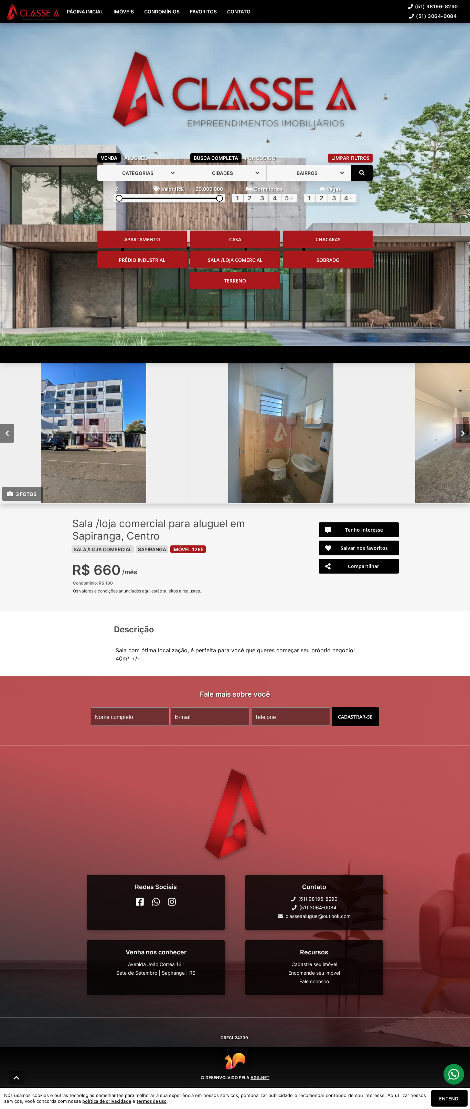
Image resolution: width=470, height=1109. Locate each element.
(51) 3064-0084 (436, 16)
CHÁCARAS (328, 239)
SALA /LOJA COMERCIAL (235, 260)
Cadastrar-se (355, 716)
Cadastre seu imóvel (314, 964)
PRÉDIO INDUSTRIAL (142, 260)
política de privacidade (106, 1101)
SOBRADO (328, 260)
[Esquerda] (7, 433)
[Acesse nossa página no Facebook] (140, 901)
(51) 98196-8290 (436, 6)
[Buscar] (362, 173)
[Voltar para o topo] (16, 1078)
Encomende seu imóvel (314, 973)
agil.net (259, 1077)
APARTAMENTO (142, 239)
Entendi (449, 1098)
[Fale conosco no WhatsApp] (156, 901)
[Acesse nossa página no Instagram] (172, 901)
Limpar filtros (350, 158)
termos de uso (152, 1101)
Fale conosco (314, 981)
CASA (235, 239)
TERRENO (235, 280)
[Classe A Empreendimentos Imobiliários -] (235, 87)
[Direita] (463, 433)
